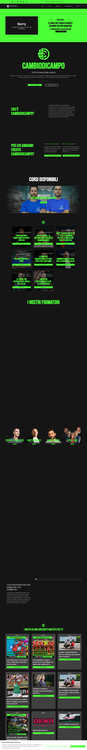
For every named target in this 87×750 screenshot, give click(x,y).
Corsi (49, 6)
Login (78, 6)
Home (42, 6)
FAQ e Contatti (68, 6)
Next (79, 199)
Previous (8, 199)
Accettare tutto (78, 746)
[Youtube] (18, 2)
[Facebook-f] (12, 2)
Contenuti (58, 6)
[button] (61, 31)
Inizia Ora (43, 202)
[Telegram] (23, 2)
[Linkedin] (26, 2)
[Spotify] (21, 2)
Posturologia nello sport (43, 198)
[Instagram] (15, 2)
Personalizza (50, 746)
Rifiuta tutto (63, 746)
